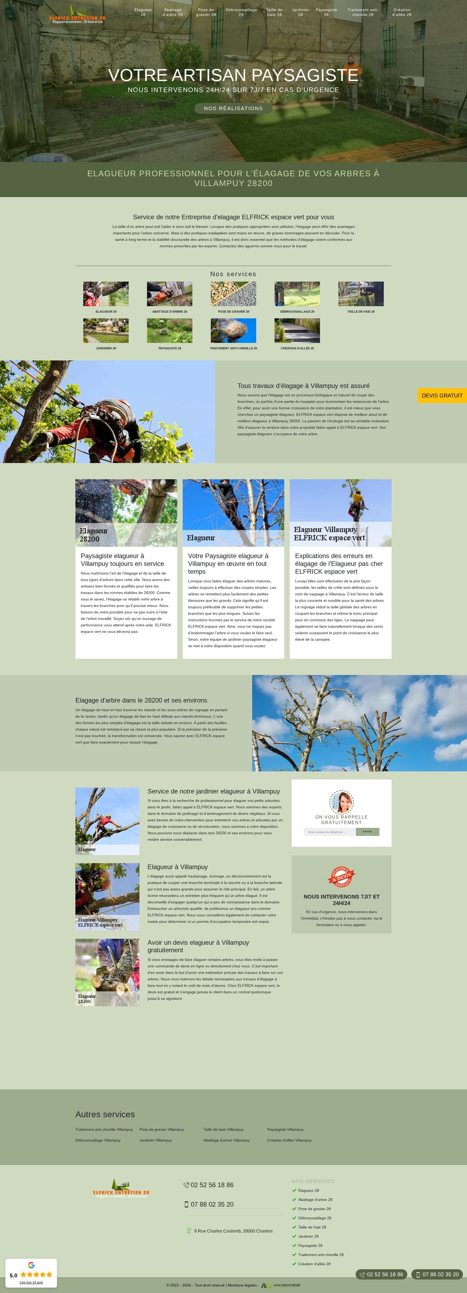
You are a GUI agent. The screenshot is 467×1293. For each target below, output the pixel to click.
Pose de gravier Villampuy (161, 1129)
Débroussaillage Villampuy (98, 1140)
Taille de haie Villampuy (223, 1129)
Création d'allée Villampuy (289, 1140)
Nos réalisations (233, 108)
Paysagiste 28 (326, 12)
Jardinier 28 (300, 12)
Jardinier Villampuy (155, 1140)
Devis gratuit (442, 396)
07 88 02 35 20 (441, 1274)
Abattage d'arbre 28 (173, 12)
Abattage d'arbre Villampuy (227, 1140)
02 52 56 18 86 (385, 1274)
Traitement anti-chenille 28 (363, 12)
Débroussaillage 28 (241, 12)
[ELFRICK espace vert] (82, 14)
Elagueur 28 (143, 12)
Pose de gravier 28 (206, 12)
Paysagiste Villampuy (285, 1129)
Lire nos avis (31, 1282)
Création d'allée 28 (402, 12)
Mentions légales (242, 1285)
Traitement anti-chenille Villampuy (104, 1129)
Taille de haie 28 (274, 12)
